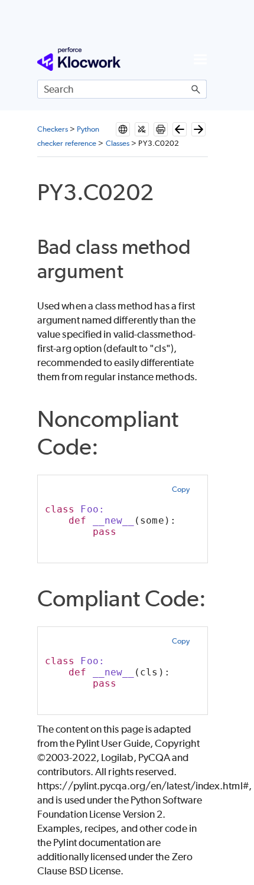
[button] (196, 89)
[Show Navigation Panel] (200, 59)
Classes (118, 143)
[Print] (161, 129)
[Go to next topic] (198, 129)
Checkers (52, 129)
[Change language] (123, 129)
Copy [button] (181, 489)
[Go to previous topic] (179, 129)
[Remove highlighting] (142, 129)
